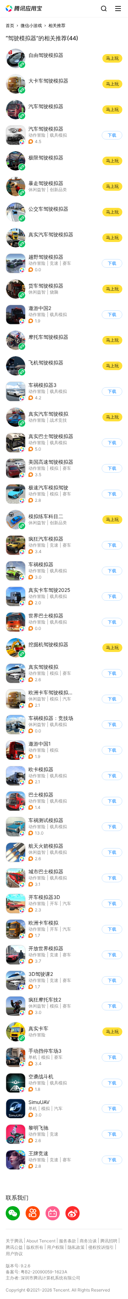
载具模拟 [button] (58, 135)
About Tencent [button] (40, 1240)
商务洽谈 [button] (88, 1240)
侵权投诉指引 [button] (101, 1247)
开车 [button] (54, 903)
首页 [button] (10, 25)
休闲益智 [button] (37, 698)
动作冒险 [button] (37, 135)
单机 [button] (32, 1057)
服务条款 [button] (67, 1240)
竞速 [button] (54, 263)
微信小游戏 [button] (31, 25)
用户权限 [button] (55, 1247)
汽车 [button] (67, 698)
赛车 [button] (67, 263)
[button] (24, 8)
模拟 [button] (54, 468)
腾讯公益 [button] (14, 1247)
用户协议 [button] (14, 1253)
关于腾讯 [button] (14, 1240)
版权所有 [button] (34, 1247)
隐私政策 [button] (76, 1247)
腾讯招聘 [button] (108, 1240)
